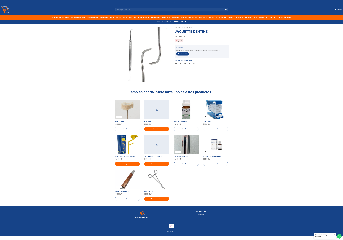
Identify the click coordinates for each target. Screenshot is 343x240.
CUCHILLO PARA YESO (122, 191)
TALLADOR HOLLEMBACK (153, 156)
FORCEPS (147, 121)
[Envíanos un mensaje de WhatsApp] (339, 236)
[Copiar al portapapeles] (193, 63)
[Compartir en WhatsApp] (185, 63)
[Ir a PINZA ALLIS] (156, 179)
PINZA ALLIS (148, 191)
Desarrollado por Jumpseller (180, 233)
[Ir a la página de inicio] (6, 9)
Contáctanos (184, 54)
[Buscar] (226, 9)
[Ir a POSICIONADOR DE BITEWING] (127, 144)
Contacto (201, 214)
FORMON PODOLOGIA (181, 156)
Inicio (158, 21)
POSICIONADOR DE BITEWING (125, 156)
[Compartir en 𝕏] (180, 63)
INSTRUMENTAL (167, 21)
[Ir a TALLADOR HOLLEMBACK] (156, 144)
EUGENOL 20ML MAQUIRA (212, 156)
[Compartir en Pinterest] (189, 63)
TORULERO (207, 121)
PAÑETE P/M (119, 121)
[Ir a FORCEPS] (156, 109)
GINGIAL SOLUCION (180, 121)
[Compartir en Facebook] (176, 63)
